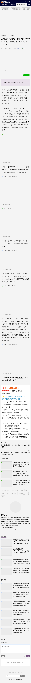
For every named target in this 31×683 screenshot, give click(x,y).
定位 (26, 493)
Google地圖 (15, 490)
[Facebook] (10, 672)
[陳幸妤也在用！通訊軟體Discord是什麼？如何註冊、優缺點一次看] (6, 595)
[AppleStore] (21, 672)
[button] (27, 2)
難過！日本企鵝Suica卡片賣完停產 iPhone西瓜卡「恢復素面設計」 (21, 464)
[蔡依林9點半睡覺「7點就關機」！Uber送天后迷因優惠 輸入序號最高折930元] (6, 622)
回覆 (28, 656)
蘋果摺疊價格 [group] (16, 9)
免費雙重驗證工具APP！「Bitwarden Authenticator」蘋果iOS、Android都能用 (21, 542)
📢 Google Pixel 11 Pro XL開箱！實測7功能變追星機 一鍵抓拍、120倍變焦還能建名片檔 (15, 404)
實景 (22, 490)
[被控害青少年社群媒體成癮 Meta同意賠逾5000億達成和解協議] (6, 613)
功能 (27, 490)
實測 (8, 493)
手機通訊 (12, 5)
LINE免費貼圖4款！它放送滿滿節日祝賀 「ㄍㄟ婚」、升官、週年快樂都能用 (21, 585)
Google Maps (5, 490)
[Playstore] (18, 672)
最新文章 (4, 5)
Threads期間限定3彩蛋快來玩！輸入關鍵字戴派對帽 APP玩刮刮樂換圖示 (21, 570)
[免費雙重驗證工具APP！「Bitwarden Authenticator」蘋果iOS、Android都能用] (6, 543)
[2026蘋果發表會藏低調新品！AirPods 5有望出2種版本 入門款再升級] (6, 483)
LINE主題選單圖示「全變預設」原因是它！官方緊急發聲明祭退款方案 (21, 603)
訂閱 (22, 676)
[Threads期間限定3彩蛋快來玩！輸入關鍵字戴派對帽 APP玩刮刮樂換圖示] (6, 571)
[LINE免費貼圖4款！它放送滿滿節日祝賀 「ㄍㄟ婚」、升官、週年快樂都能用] (6, 586)
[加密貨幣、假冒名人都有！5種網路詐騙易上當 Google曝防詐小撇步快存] (6, 562)
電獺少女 (20, 377)
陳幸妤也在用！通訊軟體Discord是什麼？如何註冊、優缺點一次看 (21, 594)
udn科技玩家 (3, 35)
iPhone (14, 493)
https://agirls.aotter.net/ (7, 527)
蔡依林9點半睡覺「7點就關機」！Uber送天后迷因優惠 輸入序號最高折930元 (21, 621)
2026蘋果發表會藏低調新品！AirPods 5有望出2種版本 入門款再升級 (21, 482)
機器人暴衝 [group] (26, 9)
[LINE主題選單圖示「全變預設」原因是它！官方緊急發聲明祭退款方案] (6, 604)
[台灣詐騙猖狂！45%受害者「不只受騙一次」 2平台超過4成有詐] (6, 631)
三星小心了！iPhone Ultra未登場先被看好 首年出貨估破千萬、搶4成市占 (21, 473)
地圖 (3, 496)
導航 (3, 493)
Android (21, 493)
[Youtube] (25, 2)
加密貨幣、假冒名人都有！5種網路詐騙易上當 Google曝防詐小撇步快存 (21, 561)
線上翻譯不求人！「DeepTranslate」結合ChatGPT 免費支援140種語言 (21, 551)
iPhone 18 (4, 459)
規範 (3, 656)
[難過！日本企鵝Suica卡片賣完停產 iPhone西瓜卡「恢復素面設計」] (6, 465)
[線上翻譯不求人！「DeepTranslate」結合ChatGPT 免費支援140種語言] (6, 552)
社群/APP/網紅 (21, 5)
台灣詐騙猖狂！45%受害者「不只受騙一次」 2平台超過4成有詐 (21, 630)
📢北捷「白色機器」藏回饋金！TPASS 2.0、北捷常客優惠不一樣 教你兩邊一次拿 (15, 418)
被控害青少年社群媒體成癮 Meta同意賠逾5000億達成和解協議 (21, 612)
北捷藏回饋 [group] (5, 9)
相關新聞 (3, 580)
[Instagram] (13, 672)
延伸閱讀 (3, 536)
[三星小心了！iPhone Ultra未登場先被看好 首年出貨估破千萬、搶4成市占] (6, 474)
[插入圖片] (24, 656)
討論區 (3, 639)
